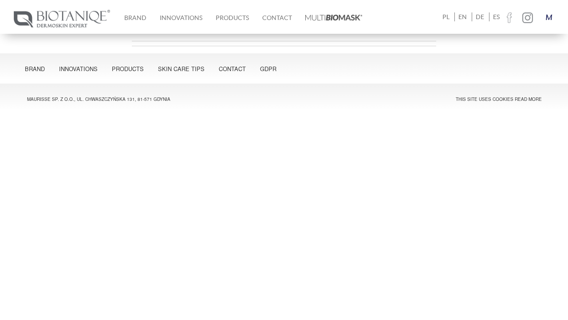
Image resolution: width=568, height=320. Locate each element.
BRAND (135, 17)
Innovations (181, 17)
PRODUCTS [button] (232, 17)
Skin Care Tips (181, 68)
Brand (35, 68)
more (535, 99)
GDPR (268, 68)
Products (128, 68)
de (480, 16)
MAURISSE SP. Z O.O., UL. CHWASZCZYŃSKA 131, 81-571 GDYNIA (98, 99)
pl (446, 16)
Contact (277, 17)
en (462, 16)
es (496, 16)
